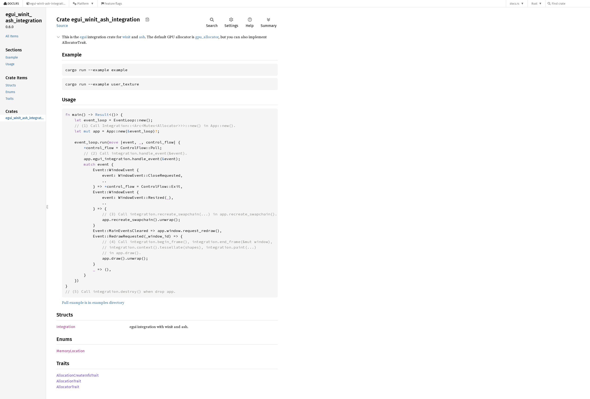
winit (126, 36)
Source (62, 25)
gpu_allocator (206, 36)
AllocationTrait (68, 381)
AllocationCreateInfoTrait (77, 375)
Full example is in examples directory (93, 302)
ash (142, 36)
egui (83, 36)
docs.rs (514, 3)
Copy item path (147, 19)
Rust (534, 3)
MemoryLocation (70, 351)
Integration (65, 327)
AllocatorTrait (67, 387)
